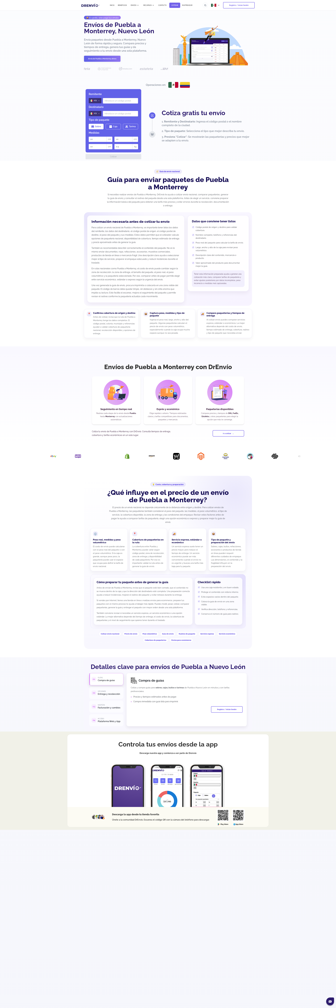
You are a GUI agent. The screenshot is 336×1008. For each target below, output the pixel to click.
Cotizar (113, 156)
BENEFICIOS (122, 5)
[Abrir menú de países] (215, 5)
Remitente (95, 94)
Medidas (94, 132)
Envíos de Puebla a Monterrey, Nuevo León (119, 28)
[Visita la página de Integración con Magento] (154, 456)
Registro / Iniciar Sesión (239, 5)
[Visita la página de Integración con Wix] (277, 456)
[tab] (106, 679)
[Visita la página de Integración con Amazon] (105, 456)
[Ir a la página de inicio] (90, 5)
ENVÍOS (133, 5)
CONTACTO (162, 5)
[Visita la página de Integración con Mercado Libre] (179, 456)
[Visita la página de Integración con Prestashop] (204, 456)
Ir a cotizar (227, 433)
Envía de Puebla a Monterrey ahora (102, 59)
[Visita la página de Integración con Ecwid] (130, 456)
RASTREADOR (187, 5)
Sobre (98, 126)
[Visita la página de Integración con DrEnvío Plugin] (56, 456)
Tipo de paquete (99, 119)
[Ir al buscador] (205, 5)
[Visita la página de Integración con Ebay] (302, 456)
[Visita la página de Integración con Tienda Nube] (253, 456)
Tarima (132, 126)
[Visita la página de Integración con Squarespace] (228, 456)
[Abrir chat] (330, 1001)
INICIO (112, 5)
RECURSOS (147, 5)
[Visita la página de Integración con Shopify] (81, 456)
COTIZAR (174, 5)
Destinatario (96, 107)
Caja (115, 126)
